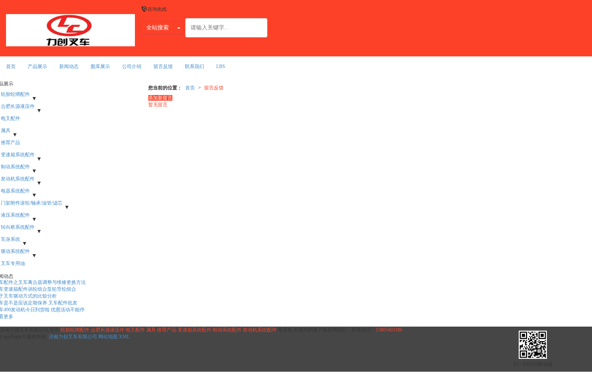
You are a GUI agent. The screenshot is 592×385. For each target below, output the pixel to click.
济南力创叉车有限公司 (73, 336)
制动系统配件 (227, 330)
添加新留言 (160, 98)
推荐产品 (166, 330)
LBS (220, 66)
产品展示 (37, 66)
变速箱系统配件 (194, 330)
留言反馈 (163, 66)
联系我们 (194, 66)
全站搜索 (157, 28)
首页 (11, 66)
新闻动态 (69, 66)
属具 (151, 330)
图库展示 (100, 66)
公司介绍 (131, 66)
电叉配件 (135, 330)
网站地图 (108, 336)
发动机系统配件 (260, 330)
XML (124, 336)
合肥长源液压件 (107, 330)
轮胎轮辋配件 (74, 330)
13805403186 (389, 330)
